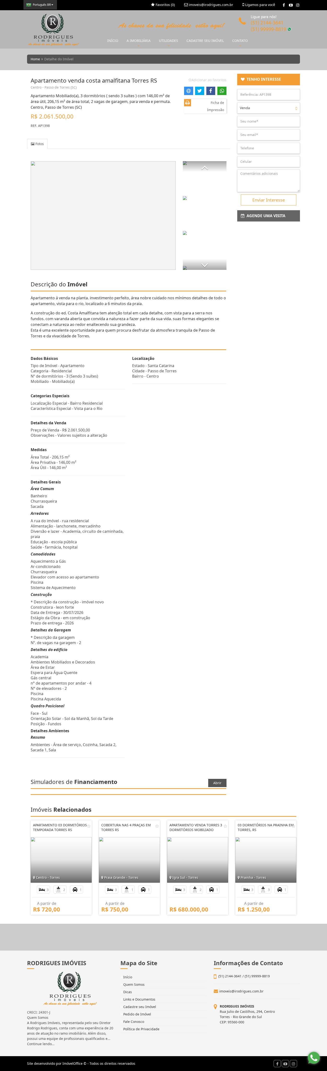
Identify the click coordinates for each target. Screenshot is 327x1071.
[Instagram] (298, 5)
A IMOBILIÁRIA (139, 40)
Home (35, 59)
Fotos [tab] (39, 144)
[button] (204, 166)
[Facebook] (284, 5)
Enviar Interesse (268, 200)
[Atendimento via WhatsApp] (314, 1058)
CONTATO (240, 40)
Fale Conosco (133, 1021)
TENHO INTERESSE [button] (263, 79)
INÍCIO (112, 40)
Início (127, 977)
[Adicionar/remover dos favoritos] (88, 826)
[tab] (268, 79)
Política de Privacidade (140, 1029)
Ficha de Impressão (215, 106)
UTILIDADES (168, 40)
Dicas (127, 992)
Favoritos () (165, 4)
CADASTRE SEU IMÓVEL (205, 40)
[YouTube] (291, 5)
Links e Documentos (138, 999)
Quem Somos (133, 984)
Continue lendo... (41, 1044)
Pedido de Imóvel (136, 1014)
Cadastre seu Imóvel (139, 1006)
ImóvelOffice (72, 1063)
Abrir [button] (217, 783)
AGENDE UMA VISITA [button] (265, 215)
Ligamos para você (259, 4)
